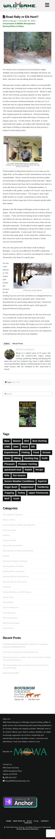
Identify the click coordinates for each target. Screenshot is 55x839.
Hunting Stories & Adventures (16, 576)
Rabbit (28, 469)
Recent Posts (18, 344)
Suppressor (27, 487)
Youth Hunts (8, 628)
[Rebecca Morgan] (9, 354)
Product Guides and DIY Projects (17, 592)
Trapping (9, 492)
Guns (7, 458)
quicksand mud (12, 469)
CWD (7, 446)
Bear (6, 441)
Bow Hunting (39, 441)
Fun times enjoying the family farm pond (20, 652)
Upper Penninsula (38, 492)
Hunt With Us (19, 821)
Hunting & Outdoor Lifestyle (15, 561)
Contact (45, 821)
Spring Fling (8, 597)
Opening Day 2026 (11, 673)
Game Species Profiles (12, 546)
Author (6, 344)
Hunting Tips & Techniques (15, 582)
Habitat (6, 556)
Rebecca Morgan (25, 349)
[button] (47, 5)
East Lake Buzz (9, 530)
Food (36, 452)
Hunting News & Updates (14, 571)
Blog (29, 821)
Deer (14, 382)
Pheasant (9, 464)
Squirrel (42, 481)
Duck (25, 446)
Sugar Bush (10, 487)
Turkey (21, 492)
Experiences (11, 452)
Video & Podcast (10, 618)
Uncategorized (9, 613)
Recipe (39, 469)
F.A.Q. (36, 821)
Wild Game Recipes (11, 623)
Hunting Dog (31, 458)
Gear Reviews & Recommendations (18, 551)
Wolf (6, 498)
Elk (18, 382)
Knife (45, 458)
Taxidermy (43, 487)
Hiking (17, 458)
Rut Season (19, 475)
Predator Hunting (27, 464)
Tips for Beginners (11, 607)
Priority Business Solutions (27, 829)
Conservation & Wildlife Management (19, 23)
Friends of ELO (9, 540)
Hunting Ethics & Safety (13, 26)
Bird (26, 441)
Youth (16, 498)
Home (8, 821)
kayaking (7, 587)
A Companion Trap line (13, 515)
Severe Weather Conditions (19, 481)
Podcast (28, 823)
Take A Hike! (8, 602)
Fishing (25, 452)
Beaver (17, 441)
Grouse (46, 452)
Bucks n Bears (9, 520)
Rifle (6, 475)
